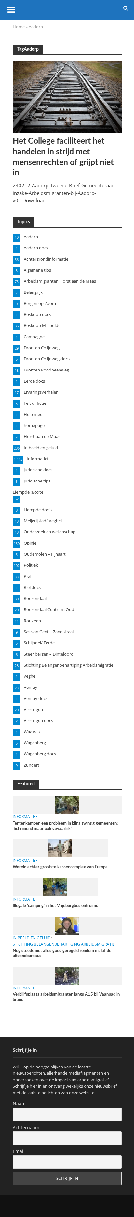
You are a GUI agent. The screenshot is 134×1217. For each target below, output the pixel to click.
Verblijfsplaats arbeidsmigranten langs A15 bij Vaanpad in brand (66, 997)
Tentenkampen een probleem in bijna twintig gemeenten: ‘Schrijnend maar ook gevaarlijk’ (65, 825)
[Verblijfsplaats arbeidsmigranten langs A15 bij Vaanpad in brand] (67, 975)
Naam (19, 1103)
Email (19, 1151)
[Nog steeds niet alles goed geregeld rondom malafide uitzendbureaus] (67, 925)
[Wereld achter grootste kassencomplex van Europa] (60, 848)
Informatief (25, 816)
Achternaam (26, 1127)
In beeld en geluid (32, 937)
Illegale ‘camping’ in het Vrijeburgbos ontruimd (55, 906)
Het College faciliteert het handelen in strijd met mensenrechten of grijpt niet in (63, 157)
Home (19, 27)
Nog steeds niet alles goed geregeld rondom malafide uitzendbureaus (62, 953)
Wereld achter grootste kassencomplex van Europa (60, 867)
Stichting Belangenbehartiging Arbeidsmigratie (64, 944)
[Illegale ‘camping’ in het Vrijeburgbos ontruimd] (55, 887)
